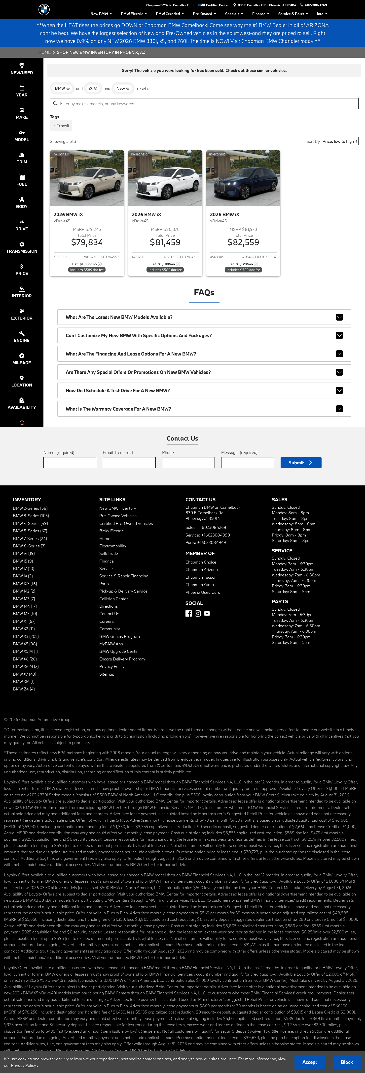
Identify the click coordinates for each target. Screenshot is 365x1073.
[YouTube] (207, 613)
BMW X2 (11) (24, 628)
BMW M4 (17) (25, 606)
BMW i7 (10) (23, 568)
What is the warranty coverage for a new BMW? (118, 409)
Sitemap (106, 674)
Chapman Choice (200, 562)
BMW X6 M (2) (26, 666)
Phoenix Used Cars (202, 592)
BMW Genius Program (119, 636)
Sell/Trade (108, 553)
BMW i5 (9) (23, 561)
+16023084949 (211, 542)
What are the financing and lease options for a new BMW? (131, 354)
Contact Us (109, 613)
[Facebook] (188, 613)
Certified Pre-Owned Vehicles (126, 523)
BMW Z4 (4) (24, 688)
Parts (104, 583)
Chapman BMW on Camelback (167, 5)
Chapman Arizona (201, 569)
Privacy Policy (111, 666)
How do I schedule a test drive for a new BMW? (118, 390)
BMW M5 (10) (25, 613)
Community (109, 628)
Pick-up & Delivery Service (123, 591)
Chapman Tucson (201, 577)
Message (239, 452)
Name (58, 452)
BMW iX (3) (23, 575)
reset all (144, 88)
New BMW (99, 13)
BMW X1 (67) (24, 621)
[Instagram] (198, 613)
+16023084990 (215, 534)
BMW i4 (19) (24, 553)
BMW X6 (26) (25, 658)
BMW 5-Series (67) (30, 530)
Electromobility (112, 545)
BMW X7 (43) (24, 674)
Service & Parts (291, 13)
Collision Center (113, 598)
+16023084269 (212, 527)
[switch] (61, 125)
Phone (168, 452)
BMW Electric (132, 13)
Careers (106, 621)
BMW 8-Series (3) (29, 545)
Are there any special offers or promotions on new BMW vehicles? (138, 372)
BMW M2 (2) (24, 591)
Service (106, 568)
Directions (108, 606)
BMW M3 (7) (24, 598)
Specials (232, 13)
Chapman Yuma (199, 584)
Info (320, 13)
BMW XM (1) (24, 681)
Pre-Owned (202, 13)
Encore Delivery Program (122, 658)
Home (44, 52)
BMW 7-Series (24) (30, 538)
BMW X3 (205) (26, 636)
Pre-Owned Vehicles (118, 515)
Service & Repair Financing (123, 575)
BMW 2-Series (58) (30, 508)
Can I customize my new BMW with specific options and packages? (139, 335)
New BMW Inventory (117, 508)
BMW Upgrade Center (119, 651)
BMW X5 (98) (25, 643)
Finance (258, 13)
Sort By (313, 141)
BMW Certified (168, 13)
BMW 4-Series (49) (30, 523)
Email (118, 452)
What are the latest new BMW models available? (119, 317)
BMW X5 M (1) (25, 651)
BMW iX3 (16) (25, 583)
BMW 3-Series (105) (31, 515)
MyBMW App (111, 643)
